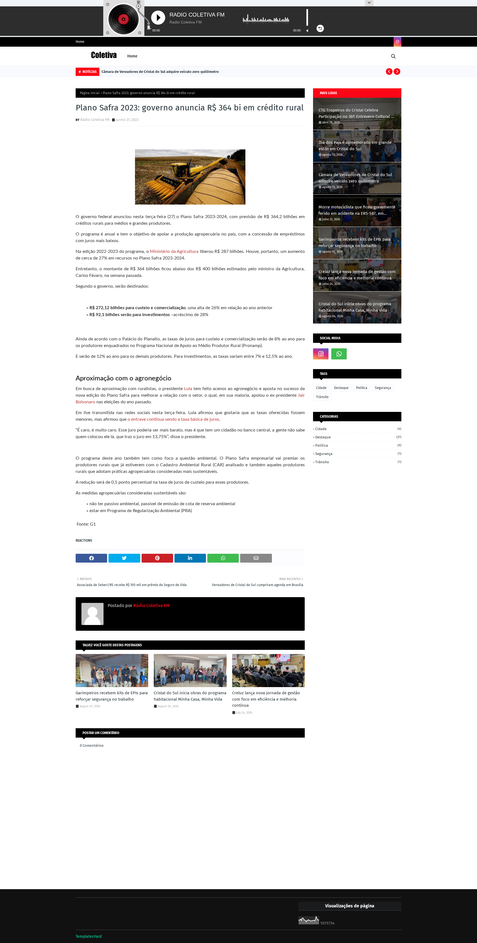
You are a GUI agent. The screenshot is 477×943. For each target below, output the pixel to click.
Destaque (341, 388)
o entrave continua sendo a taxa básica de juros (172, 419)
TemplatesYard (89, 936)
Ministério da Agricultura (174, 251)
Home (80, 42)
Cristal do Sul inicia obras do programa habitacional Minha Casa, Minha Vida (190, 696)
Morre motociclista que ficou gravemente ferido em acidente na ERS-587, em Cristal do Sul (357, 210)
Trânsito (322, 397)
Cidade (321, 388)
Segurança (383, 388)
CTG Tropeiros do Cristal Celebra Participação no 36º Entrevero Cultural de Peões (357, 114)
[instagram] (397, 42)
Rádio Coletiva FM (94, 120)
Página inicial (90, 93)
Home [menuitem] (132, 56)
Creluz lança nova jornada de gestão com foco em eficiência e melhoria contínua (266, 699)
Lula (188, 388)
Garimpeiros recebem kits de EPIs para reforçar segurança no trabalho (112, 696)
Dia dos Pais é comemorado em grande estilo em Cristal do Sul (355, 145)
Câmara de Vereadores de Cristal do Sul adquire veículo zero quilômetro (160, 72)
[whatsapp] (339, 353)
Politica (361, 388)
